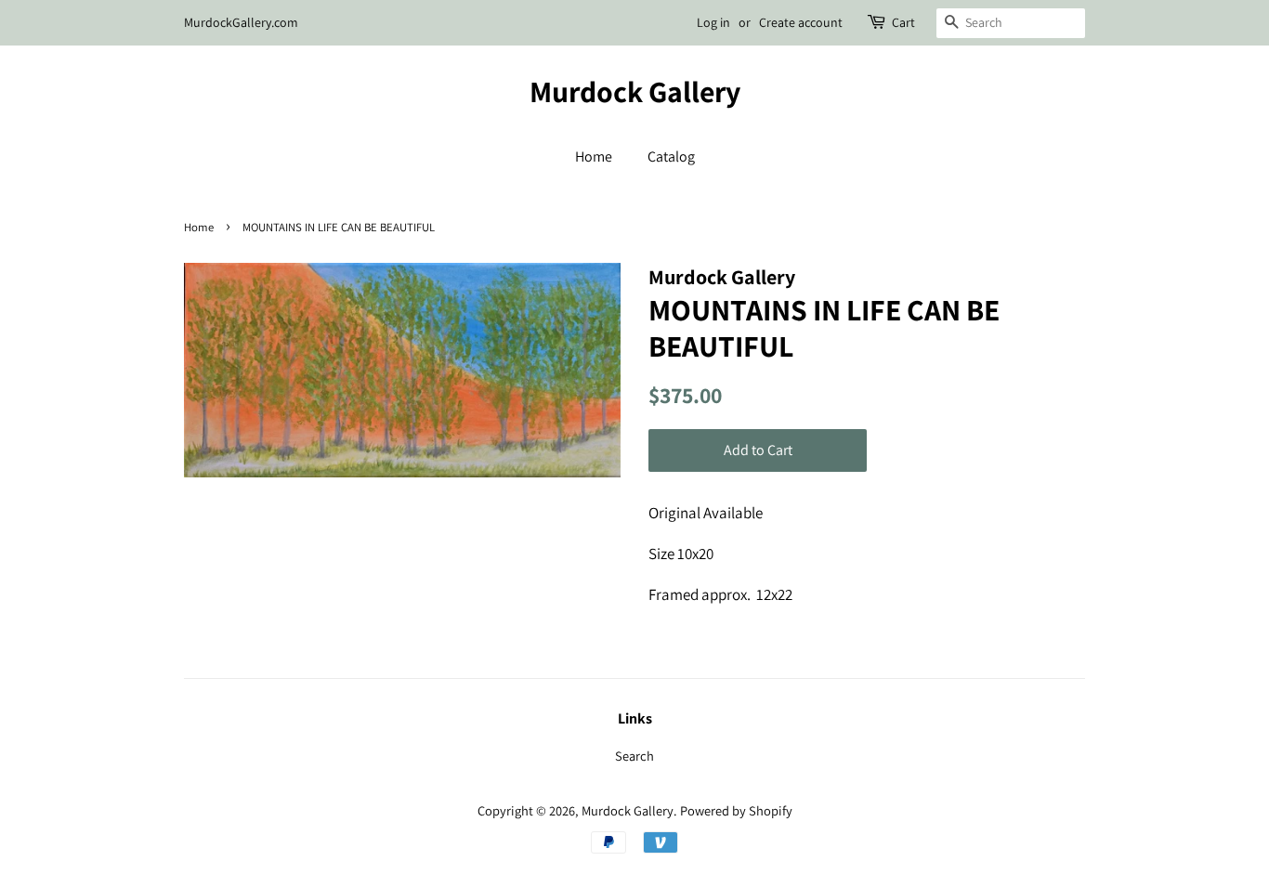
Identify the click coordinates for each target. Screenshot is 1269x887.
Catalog (671, 156)
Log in (713, 22)
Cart (903, 22)
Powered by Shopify (736, 810)
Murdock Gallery (635, 91)
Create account (801, 22)
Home (593, 156)
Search (634, 755)
